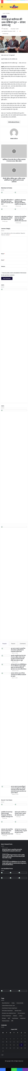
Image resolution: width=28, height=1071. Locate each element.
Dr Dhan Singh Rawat (6, 1015)
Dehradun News (18, 1010)
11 (6, 1041)
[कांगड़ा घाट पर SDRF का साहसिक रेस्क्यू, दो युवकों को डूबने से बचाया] (21, 824)
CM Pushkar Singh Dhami (7, 1010)
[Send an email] (8, 28)
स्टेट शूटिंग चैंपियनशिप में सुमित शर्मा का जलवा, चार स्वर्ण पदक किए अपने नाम (7, 202)
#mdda (13, 1003)
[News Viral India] (14, 6)
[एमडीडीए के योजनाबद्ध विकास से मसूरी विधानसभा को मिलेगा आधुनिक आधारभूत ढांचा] (21, 195)
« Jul (2, 1054)
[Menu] (2, 7)
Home (3, 13)
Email (3, 260)
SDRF (9, 1018)
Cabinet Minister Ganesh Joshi (8, 1005)
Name (3, 253)
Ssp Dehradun (15, 1018)
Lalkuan (20, 1015)
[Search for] (26, 7)
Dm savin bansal (21, 1013)
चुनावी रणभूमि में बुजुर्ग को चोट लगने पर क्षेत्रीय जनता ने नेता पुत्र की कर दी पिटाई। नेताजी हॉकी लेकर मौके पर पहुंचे (18, 658)
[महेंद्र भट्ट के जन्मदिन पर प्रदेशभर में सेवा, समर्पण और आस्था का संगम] (7, 211)
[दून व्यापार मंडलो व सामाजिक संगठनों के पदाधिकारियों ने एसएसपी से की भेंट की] (6, 650)
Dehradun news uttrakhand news (9, 1013)
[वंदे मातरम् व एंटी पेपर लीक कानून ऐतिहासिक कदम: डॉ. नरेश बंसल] (14, 992)
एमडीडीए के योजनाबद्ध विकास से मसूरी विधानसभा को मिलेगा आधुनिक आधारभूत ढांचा (20, 202)
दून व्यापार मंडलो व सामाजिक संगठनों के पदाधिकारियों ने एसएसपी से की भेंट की (18, 650)
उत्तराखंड (7, 13)
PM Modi (4, 1018)
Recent (13, 643)
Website (3, 266)
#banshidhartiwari (5, 1003)
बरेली (12, 1020)
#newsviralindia (20, 1003)
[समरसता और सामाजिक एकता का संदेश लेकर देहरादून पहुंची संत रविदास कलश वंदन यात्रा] (21, 211)
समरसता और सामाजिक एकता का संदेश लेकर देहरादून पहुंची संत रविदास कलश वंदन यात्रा (21, 219)
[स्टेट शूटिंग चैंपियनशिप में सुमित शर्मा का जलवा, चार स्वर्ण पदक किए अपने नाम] (7, 195)
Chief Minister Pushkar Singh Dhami (9, 1008)
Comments (23, 643)
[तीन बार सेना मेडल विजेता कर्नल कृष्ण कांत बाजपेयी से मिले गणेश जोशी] (23, 992)
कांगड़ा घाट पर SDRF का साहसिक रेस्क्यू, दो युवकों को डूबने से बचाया (21, 830)
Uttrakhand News (14, 122)
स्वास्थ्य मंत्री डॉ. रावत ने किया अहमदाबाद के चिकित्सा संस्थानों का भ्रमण (18, 674)
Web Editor (6, 28)
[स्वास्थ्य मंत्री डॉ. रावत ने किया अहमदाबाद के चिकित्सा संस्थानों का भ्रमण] (6, 728)
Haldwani (15, 1015)
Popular (4, 643)
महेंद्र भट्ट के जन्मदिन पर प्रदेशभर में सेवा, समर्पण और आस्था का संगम (7, 218)
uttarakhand (22, 1018)
